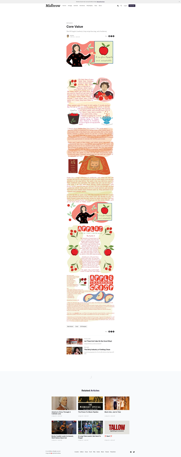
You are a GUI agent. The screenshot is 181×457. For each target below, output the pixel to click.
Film (94, 452)
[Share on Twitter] (109, 36)
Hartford (76, 5)
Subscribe (131, 5)
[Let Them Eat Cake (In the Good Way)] (74, 341)
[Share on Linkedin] (113, 36)
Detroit (64, 5)
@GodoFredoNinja (57, 453)
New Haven (82, 5)
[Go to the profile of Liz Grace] (67, 36)
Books (98, 452)
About (100, 5)
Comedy (77, 452)
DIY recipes (83, 326)
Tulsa (95, 5)
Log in (125, 5)
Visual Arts (113, 452)
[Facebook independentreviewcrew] (130, 451)
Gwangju (70, 5)
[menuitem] (76, 451)
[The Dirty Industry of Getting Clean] (74, 351)
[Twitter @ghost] (133, 451)
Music (102, 452)
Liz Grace (72, 35)
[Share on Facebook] (111, 36)
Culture (82, 452)
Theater (107, 452)
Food (77, 326)
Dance (86, 452)
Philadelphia (90, 5)
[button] (118, 5)
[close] (179, 2)
